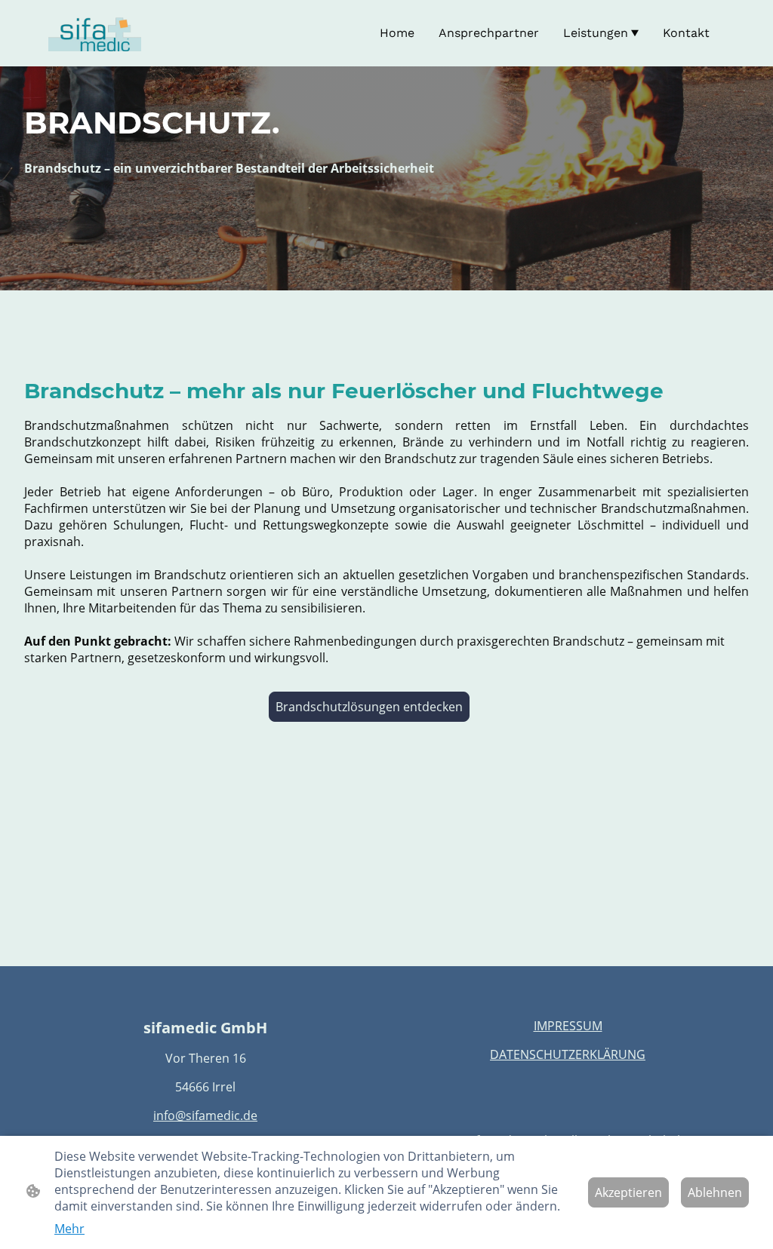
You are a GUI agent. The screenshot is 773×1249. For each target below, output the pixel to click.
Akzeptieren (628, 1192)
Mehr (69, 1228)
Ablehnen (715, 1192)
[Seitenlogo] (94, 33)
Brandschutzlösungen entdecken (369, 706)
